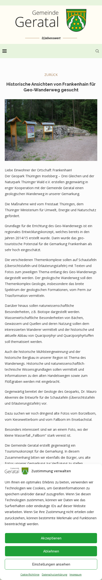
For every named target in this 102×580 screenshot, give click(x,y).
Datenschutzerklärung (54, 574)
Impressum (76, 574)
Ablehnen (51, 551)
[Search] (97, 51)
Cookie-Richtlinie (29, 574)
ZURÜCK (51, 74)
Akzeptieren (51, 538)
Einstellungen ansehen (51, 564)
